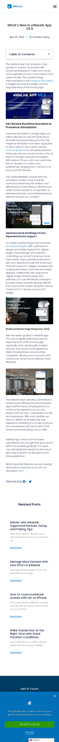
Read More (16, 548)
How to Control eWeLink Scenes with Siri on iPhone (28, 596)
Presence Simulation (41, 80)
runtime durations (16, 150)
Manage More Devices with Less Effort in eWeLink (29, 563)
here (21, 470)
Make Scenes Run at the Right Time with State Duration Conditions (27, 633)
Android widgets (18, 246)
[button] (54, 6)
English (35, 740)
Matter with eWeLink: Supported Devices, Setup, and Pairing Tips (28, 525)
